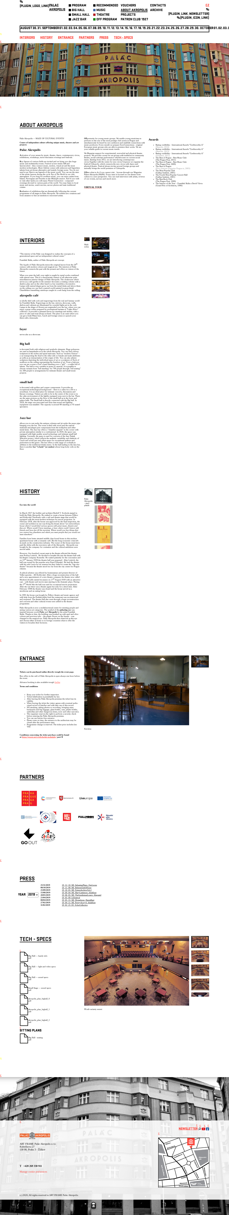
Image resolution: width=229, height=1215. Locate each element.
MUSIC (101, 10)
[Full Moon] (86, 818)
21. (154, 28)
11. (109, 28)
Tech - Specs (123, 38)
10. (105, 28)
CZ (207, 6)
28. (187, 28)
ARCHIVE (156, 10)
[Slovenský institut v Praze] (48, 822)
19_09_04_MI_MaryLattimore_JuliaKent (79, 892)
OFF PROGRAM (106, 20)
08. (95, 28)
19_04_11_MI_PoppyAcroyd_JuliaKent (79, 902)
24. (168, 28)
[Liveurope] (86, 800)
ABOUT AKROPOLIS (134, 10)
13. (118, 28)
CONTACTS (158, 6)
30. (197, 28)
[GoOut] (29, 843)
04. (76, 28)
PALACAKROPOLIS (57, 8)
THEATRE (102, 15)
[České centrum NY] (29, 818)
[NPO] (105, 820)
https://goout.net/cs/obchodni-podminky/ (39, 737)
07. (90, 28)
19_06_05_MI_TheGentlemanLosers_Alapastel (81, 895)
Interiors (27, 38)
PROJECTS (128, 15)
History (46, 38)
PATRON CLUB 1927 (134, 20)
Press (103, 38)
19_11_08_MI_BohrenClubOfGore (76, 887)
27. (183, 28)
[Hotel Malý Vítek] (48, 842)
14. (122, 28)
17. (136, 28)
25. (173, 28)
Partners (86, 38)
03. (225, 28)
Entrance (66, 38)
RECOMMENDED (107, 6)
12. (113, 28)
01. (216, 28)
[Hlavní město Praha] (29, 806)
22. (158, 28)
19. (144, 28)
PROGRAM (79, 6)
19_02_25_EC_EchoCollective (75, 905)
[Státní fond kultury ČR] (67, 800)
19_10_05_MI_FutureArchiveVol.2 (77, 890)
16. (131, 28)
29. (192, 28)
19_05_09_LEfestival (71, 897)
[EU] (105, 800)
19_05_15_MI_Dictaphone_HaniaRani (78, 900)
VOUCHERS (128, 6)
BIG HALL (78, 10)
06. (85, 28)
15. (127, 28)
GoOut (57, 682)
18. (140, 28)
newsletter (188, 1129)
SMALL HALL (81, 15)
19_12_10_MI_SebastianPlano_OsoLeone (79, 885)
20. (149, 28)
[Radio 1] (67, 824)
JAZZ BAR (79, 20)
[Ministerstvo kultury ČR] (48, 806)
